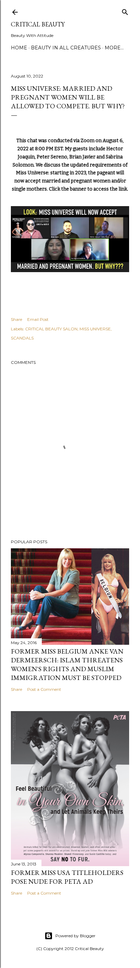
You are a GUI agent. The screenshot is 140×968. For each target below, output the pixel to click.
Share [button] (16, 319)
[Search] (125, 10)
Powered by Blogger (75, 935)
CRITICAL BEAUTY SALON (51, 328)
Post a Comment (44, 689)
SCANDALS (22, 337)
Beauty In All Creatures (66, 48)
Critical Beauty (38, 24)
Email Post (38, 319)
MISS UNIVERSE (95, 328)
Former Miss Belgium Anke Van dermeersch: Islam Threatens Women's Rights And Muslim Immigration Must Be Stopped (67, 664)
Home (19, 48)
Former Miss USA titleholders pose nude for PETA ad (67, 877)
